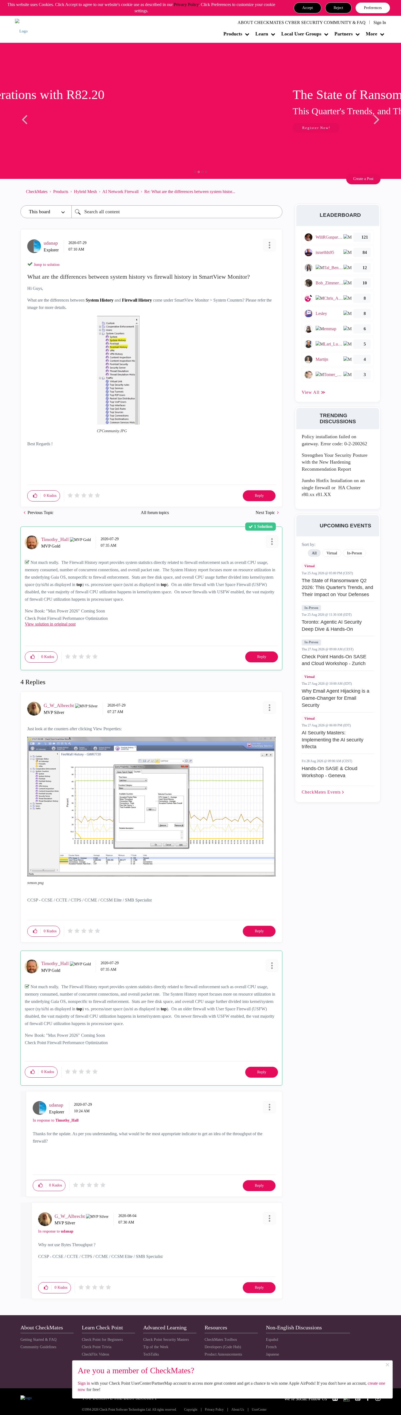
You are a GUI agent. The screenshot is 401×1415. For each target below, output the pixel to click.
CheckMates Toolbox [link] (221, 1340)
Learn (261, 34)
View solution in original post (50, 624)
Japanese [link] (272, 1354)
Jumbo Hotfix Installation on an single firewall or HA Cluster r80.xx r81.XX (333, 487)
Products (232, 34)
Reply (259, 496)
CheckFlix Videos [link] (95, 1354)
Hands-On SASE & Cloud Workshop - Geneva (329, 772)
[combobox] (176, 211)
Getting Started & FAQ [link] (38, 1340)
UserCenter (259, 1409)
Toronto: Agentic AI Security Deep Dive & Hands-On (332, 625)
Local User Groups (301, 34)
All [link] (314, 553)
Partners (343, 34)
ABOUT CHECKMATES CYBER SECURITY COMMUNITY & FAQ (302, 22)
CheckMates (36, 191)
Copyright (190, 1409)
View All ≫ (314, 392)
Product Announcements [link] (223, 1354)
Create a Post (363, 179)
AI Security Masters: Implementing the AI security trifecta (332, 739)
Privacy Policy (186, 4)
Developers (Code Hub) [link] (223, 1347)
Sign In (379, 22)
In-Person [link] (354, 553)
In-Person (311, 608)
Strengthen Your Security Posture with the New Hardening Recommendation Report (334, 462)
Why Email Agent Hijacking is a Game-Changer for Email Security (335, 698)
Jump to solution (46, 265)
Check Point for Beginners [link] (102, 1340)
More (371, 34)
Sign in (84, 1383)
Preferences (373, 8)
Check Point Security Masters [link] (166, 1340)
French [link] (271, 1347)
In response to (56, 1120)
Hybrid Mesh (85, 191)
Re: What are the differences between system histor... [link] (189, 191)
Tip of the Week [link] (155, 1347)
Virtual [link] (332, 553)
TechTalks (151, 1354)
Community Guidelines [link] (38, 1347)
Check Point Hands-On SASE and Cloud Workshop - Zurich (334, 660)
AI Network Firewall (120, 191)
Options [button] (275, 191)
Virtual (309, 566)
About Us (237, 1409)
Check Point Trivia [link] (96, 1347)
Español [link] (272, 1340)
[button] (307, 7)
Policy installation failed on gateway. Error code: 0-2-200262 (334, 440)
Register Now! (59, 128)
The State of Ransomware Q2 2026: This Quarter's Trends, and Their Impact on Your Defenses (337, 587)
